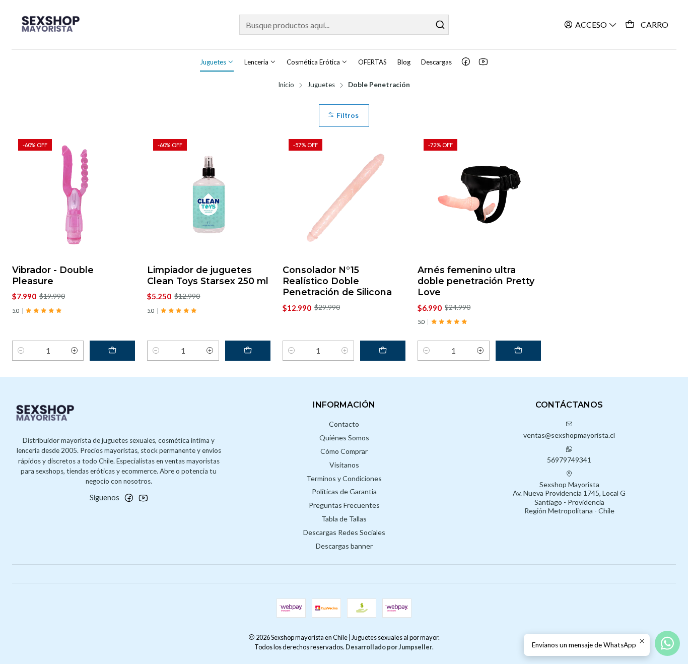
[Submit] (440, 25)
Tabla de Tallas (344, 518)
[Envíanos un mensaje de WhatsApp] (667, 643)
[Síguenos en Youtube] (483, 62)
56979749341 (569, 459)
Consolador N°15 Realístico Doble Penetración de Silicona (337, 280)
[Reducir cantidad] (21, 350)
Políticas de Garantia (344, 491)
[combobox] (344, 25)
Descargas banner (344, 546)
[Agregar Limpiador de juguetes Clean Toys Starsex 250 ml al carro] (247, 351)
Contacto (344, 424)
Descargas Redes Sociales (344, 532)
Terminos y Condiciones (344, 478)
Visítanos (344, 464)
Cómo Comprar (344, 451)
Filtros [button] (346, 115)
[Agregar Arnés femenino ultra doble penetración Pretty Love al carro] (518, 351)
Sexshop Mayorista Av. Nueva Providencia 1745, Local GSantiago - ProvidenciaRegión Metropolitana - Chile (569, 497)
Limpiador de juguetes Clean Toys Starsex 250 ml (207, 275)
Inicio (286, 85)
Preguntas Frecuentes (344, 505)
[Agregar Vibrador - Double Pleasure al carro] (112, 351)
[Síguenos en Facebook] (466, 62)
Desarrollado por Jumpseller (389, 647)
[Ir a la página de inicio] (56, 24)
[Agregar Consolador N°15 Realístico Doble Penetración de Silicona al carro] (382, 351)
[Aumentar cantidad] (74, 350)
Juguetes (321, 85)
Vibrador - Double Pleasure (53, 275)
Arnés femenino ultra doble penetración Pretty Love (476, 280)
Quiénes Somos (344, 437)
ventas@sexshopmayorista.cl (569, 435)
